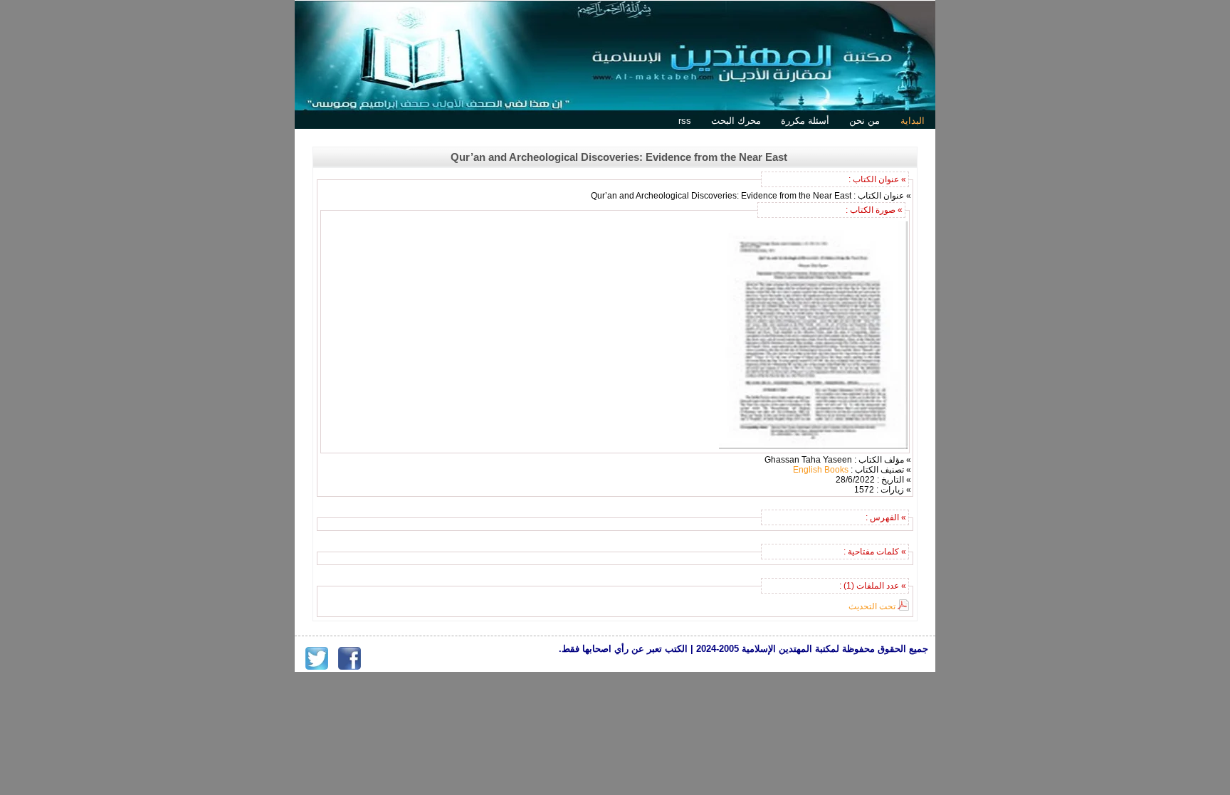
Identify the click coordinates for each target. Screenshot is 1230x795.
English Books (820, 470)
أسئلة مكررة (805, 120)
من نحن (864, 120)
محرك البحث (736, 120)
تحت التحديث (871, 606)
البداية (912, 120)
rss (684, 120)
